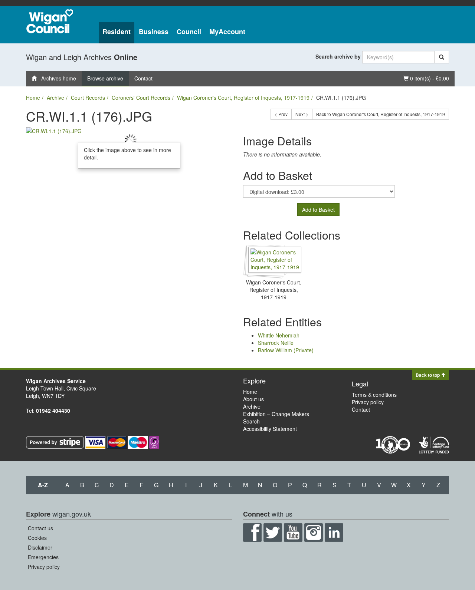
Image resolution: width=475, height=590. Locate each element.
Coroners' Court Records (141, 97)
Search (251, 421)
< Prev (281, 114)
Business (153, 31)
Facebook (252, 532)
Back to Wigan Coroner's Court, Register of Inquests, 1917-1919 (380, 114)
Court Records (88, 97)
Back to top (428, 375)
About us (253, 399)
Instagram (313, 532)
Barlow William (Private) (286, 350)
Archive (55, 97)
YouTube (293, 532)
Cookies (37, 537)
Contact (143, 78)
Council (189, 31)
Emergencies (43, 557)
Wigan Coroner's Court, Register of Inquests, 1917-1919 (243, 97)
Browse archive (105, 78)
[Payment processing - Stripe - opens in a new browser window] (55, 441)
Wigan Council (49, 21)
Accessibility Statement (270, 428)
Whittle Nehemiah (278, 335)
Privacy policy (368, 402)
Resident (116, 31)
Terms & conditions (374, 394)
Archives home (56, 78)
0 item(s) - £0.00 (426, 78)
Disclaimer (40, 547)
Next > (301, 114)
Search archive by (338, 56)
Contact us (40, 528)
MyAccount (227, 31)
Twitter (272, 532)
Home (33, 97)
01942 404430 (53, 410)
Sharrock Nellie (276, 342)
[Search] (441, 57)
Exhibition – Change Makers (276, 414)
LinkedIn (334, 532)
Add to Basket (318, 209)
